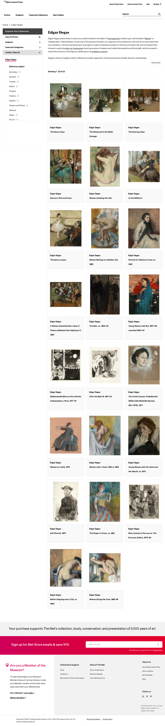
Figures (12, 101)
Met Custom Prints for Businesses (72, 678)
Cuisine (12, 81)
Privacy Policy (157, 650)
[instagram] (143, 697)
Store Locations (147, 671)
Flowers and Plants (17, 105)
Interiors (12, 110)
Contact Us (64, 674)
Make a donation (17, 697)
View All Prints (11, 37)
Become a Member (96, 674)
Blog (144, 679)
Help (148, 4)
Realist (148, 38)
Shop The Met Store (116, 4)
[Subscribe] (158, 644)
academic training (100, 51)
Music (11, 115)
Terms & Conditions (93, 719)
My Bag (156, 4)
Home (5, 25)
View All (16, 52)
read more (156, 63)
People (12, 120)
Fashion (12, 96)
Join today (29, 693)
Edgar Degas (17, 25)
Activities (13, 72)
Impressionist (114, 38)
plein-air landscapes (74, 48)
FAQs (62, 670)
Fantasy (12, 91)
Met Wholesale (147, 675)
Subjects (9, 42)
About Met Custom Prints (151, 667)
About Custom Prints (134, 4)
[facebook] (147, 697)
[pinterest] (151, 697)
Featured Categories (14, 47)
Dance (12, 86)
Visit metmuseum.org (97, 678)
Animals (12, 77)
